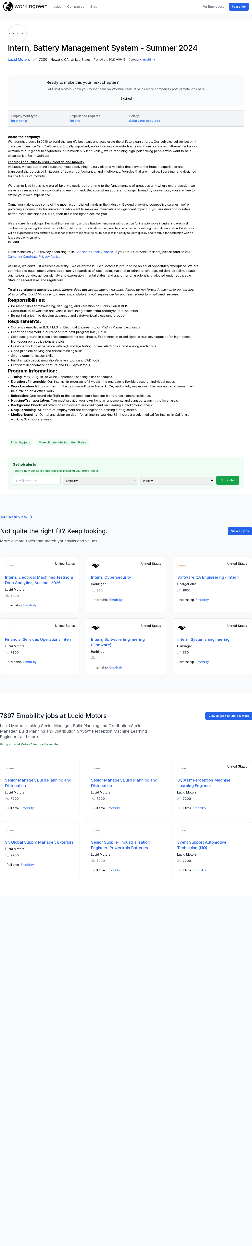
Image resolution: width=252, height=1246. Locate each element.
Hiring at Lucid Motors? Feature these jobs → (31, 744)
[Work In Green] (25, 6)
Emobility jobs (20, 442)
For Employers (213, 6)
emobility (148, 59)
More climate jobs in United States (62, 442)
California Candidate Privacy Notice (34, 256)
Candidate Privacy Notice (94, 252)
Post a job (239, 6)
